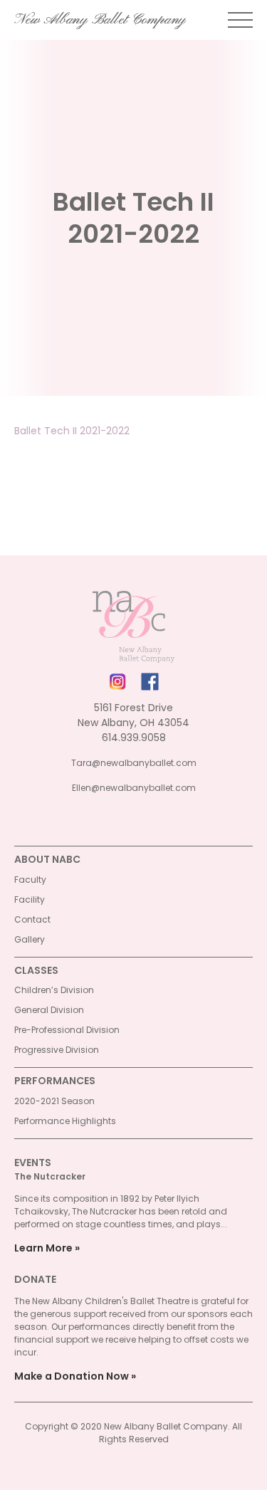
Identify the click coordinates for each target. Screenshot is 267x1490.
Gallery (29, 939)
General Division (49, 1010)
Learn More (43, 1248)
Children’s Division (54, 990)
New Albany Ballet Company (100, 20)
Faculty (30, 879)
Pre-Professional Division (67, 1030)
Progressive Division (56, 1050)
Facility (29, 899)
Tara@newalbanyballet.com (134, 763)
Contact (32, 919)
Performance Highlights (65, 1121)
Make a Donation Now (71, 1376)
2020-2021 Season (54, 1101)
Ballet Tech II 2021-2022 (72, 431)
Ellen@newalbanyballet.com (134, 788)
